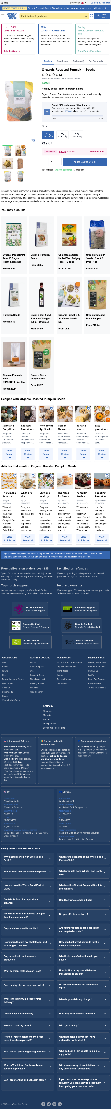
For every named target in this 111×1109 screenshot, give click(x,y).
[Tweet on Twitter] (49, 1104)
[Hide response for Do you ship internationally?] (50, 1013)
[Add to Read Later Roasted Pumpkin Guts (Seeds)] (33, 408)
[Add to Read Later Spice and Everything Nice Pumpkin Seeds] (14, 408)
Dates (5, 696)
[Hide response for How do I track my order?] (50, 1025)
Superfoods (7, 691)
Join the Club (10, 51)
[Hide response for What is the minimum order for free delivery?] (50, 1000)
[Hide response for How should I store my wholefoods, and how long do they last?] (50, 943)
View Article (8, 538)
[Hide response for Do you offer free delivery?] (105, 914)
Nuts (4, 662)
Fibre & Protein (64, 679)
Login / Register (102, 2)
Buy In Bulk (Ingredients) (54, 727)
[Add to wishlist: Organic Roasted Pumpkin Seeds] (33, 141)
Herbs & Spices (37, 666)
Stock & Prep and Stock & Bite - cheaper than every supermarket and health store (53, 8)
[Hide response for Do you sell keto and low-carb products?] (50, 958)
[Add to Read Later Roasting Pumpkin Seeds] (107, 476)
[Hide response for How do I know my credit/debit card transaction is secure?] (105, 972)
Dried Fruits (7, 683)
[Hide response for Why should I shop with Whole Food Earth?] (50, 858)
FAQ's (91, 675)
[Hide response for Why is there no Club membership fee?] (50, 871)
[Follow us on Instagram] (54, 1104)
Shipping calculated (63, 169)
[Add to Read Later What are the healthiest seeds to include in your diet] (33, 476)
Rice (4, 675)
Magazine (47, 715)
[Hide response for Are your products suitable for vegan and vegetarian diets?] (105, 929)
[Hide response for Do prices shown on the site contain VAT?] (105, 986)
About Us (47, 710)
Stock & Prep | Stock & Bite (69, 662)
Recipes (46, 719)
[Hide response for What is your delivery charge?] (105, 999)
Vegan (60, 675)
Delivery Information (97, 662)
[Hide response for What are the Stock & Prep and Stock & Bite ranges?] (105, 887)
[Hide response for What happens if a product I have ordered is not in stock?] (105, 1038)
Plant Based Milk (37, 679)
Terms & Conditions (97, 687)
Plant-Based (62, 670)
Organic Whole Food (66, 666)
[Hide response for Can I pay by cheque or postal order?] (50, 985)
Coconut (6, 687)
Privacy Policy (94, 683)
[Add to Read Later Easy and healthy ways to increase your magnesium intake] (51, 476)
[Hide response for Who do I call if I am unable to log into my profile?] (105, 1052)
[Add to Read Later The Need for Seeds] (70, 476)
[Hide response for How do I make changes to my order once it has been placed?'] (50, 1038)
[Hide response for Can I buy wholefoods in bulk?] (105, 900)
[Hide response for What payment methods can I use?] (50, 971)
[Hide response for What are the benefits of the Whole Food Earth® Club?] (105, 858)
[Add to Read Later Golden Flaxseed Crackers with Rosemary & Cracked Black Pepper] (70, 408)
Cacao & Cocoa (37, 675)
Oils (32, 670)
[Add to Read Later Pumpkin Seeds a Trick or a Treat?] (88, 476)
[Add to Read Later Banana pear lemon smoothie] (88, 408)
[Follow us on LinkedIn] (60, 1104)
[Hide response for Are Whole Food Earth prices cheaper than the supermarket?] (50, 915)
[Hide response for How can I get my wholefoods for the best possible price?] (105, 943)
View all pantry (36, 691)
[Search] (86, 16)
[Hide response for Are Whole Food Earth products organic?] (50, 901)
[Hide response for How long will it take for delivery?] (105, 1013)
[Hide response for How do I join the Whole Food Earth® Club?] (50, 887)
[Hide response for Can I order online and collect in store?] (50, 1080)
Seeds (5, 666)
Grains (5, 670)
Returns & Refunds (97, 666)
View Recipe (9, 452)
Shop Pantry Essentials (89, 51)
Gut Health (62, 683)
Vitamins (34, 687)
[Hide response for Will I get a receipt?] (105, 1025)
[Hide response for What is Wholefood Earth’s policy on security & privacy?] (50, 1067)
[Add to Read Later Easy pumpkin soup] (107, 408)
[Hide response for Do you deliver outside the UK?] (50, 928)
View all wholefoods (11, 700)
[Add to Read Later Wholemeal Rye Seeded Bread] (51, 408)
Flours (33, 662)
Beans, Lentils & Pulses (13, 679)
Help (6, 2)
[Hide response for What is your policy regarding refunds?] (50, 1051)
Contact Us (93, 670)
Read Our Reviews (96, 679)
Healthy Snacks (37, 683)
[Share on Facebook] (43, 1104)
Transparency (49, 723)
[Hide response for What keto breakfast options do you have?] (105, 958)
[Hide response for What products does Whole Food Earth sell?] (105, 872)
